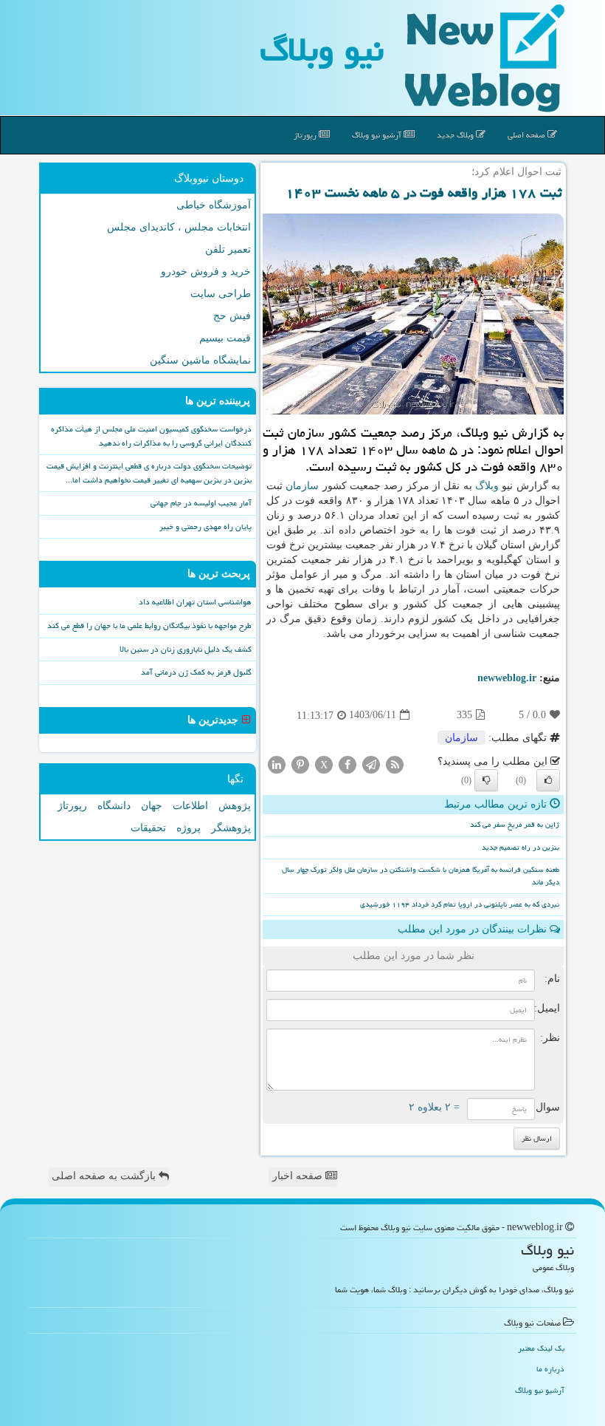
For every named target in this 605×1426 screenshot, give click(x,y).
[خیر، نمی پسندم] (486, 780)
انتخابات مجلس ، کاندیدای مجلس (179, 227)
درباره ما (550, 1368)
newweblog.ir (506, 677)
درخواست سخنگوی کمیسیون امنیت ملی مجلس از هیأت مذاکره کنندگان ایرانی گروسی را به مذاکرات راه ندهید (151, 436)
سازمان (302, 485)
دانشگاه (114, 805)
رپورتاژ (306, 135)
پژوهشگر (231, 827)
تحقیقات (148, 827)
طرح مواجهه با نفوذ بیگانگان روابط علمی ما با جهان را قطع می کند (149, 625)
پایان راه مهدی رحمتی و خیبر (205, 526)
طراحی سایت (220, 293)
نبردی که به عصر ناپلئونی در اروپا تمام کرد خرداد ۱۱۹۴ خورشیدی (459, 904)
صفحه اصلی (527, 135)
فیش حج (232, 315)
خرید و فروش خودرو (206, 271)
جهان (151, 805)
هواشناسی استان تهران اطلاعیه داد (195, 602)
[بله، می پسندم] (548, 780)
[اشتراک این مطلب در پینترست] (300, 763)
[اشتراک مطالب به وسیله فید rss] (394, 763)
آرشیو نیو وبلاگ (378, 135)
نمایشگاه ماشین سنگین (200, 360)
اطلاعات (190, 805)
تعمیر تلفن (228, 249)
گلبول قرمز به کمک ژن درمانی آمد (196, 672)
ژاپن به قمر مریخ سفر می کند (514, 824)
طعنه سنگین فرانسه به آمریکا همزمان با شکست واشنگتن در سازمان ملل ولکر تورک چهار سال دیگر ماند (420, 876)
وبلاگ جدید (456, 135)
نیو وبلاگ (322, 49)
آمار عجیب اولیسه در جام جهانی (201, 503)
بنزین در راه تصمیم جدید (520, 847)
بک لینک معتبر (541, 1348)
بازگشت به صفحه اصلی (105, 1175)
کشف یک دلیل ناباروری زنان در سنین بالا (186, 649)
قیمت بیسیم (225, 338)
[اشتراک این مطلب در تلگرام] (371, 763)
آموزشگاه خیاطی (213, 205)
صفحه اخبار (298, 1175)
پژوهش (234, 805)
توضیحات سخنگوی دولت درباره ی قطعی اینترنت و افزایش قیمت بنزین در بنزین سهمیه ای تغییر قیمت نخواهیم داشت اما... (149, 473)
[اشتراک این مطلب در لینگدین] (276, 763)
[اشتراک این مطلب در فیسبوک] (347, 763)
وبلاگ (487, 485)
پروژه (188, 827)
